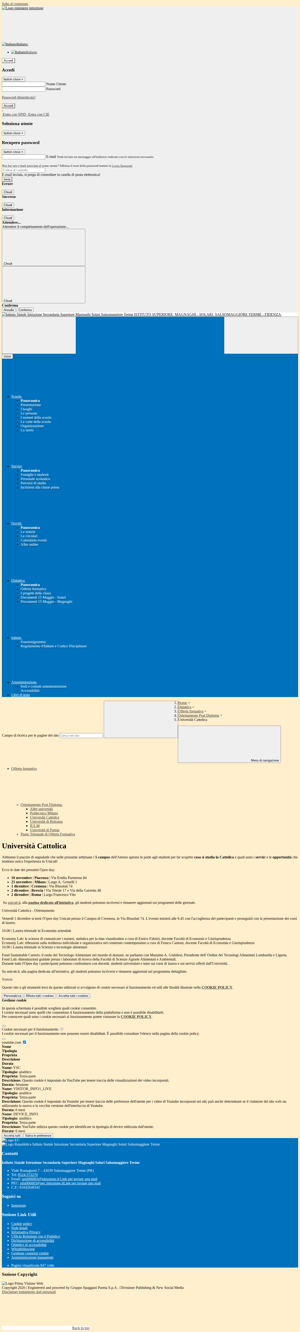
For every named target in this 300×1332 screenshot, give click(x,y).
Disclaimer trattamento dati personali (29, 1292)
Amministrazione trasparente (32, 1257)
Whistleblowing (23, 1249)
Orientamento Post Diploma (198, 715)
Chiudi (8, 192)
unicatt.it (14, 903)
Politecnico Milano (44, 813)
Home (182, 703)
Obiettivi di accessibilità (28, 1245)
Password (53, 89)
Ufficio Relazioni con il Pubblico (35, 1236)
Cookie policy (21, 1224)
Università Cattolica (44, 817)
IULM (35, 826)
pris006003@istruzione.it (59, 1179)
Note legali (19, 1228)
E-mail (51, 157)
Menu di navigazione (264, 760)
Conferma (25, 310)
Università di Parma (44, 830)
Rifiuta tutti (40, 996)
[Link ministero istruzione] (22, 8)
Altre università (41, 809)
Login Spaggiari (122, 165)
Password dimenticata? (19, 97)
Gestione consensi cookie (30, 1253)
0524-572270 (28, 1175)
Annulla (9, 310)
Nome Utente (56, 84)
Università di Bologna (46, 822)
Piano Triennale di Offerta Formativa (48, 834)
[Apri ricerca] (261, 335)
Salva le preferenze (38, 1135)
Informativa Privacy (26, 1232)
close (7, 356)
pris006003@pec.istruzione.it (60, 1183)
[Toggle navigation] (39, 335)
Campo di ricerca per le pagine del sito (30, 735)
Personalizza (12, 996)
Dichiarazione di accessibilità (32, 1241)
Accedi (8, 60)
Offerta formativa (190, 711)
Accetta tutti (73, 996)
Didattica (184, 707)
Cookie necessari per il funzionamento (30, 1029)
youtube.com (12, 1042)
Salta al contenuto (15, 4)
